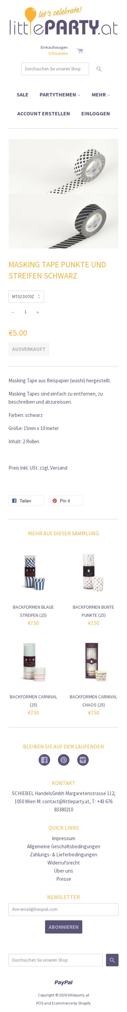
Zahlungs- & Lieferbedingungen (63, 854)
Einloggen (95, 113)
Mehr (99, 94)
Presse (63, 879)
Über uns (63, 871)
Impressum (63, 838)
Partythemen (58, 94)
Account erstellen (43, 113)
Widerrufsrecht (63, 862)
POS (39, 1003)
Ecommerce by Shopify (71, 1003)
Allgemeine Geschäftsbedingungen (63, 846)
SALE (22, 94)
